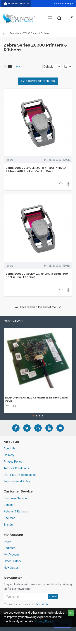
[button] (33, 415)
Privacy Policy (44, 621)
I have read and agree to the (28, 604)
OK (70, 612)
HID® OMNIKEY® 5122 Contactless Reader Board (36, 397)
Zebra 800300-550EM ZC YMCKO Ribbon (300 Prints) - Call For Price (37, 275)
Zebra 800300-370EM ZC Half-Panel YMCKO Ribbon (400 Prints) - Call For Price (36, 169)
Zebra (9, 159)
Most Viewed (13, 321)
